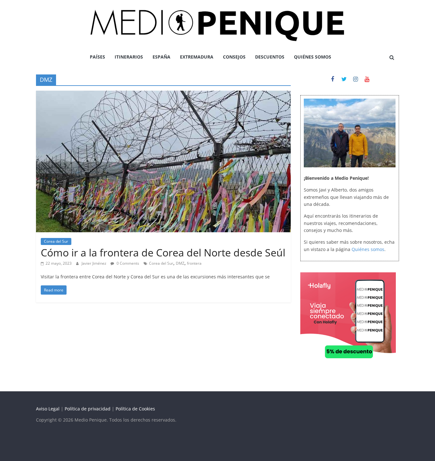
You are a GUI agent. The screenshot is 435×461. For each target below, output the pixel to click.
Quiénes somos (312, 57)
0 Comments (127, 263)
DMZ (180, 263)
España (161, 57)
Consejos (234, 57)
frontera (194, 263)
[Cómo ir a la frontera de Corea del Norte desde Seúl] (163, 94)
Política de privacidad (88, 409)
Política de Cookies (135, 409)
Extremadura (196, 57)
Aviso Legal (48, 409)
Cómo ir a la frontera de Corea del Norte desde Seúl (163, 252)
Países (97, 57)
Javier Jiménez (94, 263)
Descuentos (269, 57)
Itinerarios (129, 57)
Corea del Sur (56, 241)
